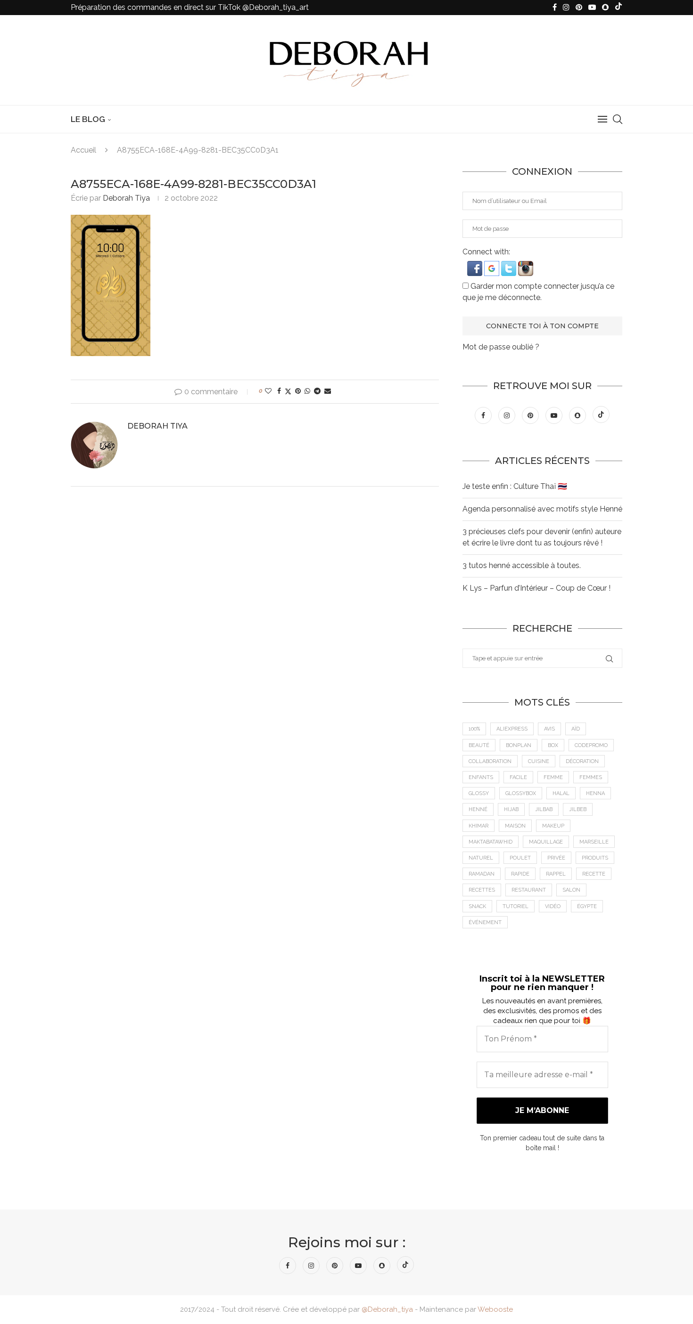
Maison (515, 826)
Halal (561, 793)
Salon (571, 890)
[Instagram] (566, 7)
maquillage (546, 842)
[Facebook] (555, 7)
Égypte (587, 906)
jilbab (544, 809)
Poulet (520, 858)
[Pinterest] (579, 7)
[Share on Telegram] (317, 391)
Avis (549, 729)
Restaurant (529, 890)
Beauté (479, 745)
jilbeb (577, 809)
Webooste (495, 1309)
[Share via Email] (327, 391)
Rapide (520, 874)
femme (553, 777)
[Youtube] (592, 7)
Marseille (594, 842)
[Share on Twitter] (288, 391)
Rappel (556, 874)
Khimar (478, 826)
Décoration (582, 761)
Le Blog (88, 119)
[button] (475, 265)
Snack (477, 906)
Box (553, 745)
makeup (553, 826)
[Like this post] (268, 391)
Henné (478, 809)
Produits (595, 858)
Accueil (83, 150)
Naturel (481, 858)
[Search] (617, 119)
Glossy (479, 793)
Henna (595, 793)
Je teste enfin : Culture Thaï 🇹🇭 (514, 486)
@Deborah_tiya (387, 1309)
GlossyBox (520, 793)
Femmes (590, 777)
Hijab (511, 809)
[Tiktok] (618, 7)
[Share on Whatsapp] (307, 391)
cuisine (538, 761)
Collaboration (490, 761)
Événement (485, 922)
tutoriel (515, 906)
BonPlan (518, 745)
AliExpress (512, 729)
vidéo (553, 906)
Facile (518, 777)
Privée (556, 858)
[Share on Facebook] (279, 391)
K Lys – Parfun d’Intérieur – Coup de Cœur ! (536, 588)
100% (474, 729)
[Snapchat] (605, 7)
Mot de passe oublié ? (500, 346)
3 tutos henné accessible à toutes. (521, 565)
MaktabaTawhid (490, 842)
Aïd (575, 729)
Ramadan (482, 874)
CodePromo (591, 745)
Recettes (482, 890)
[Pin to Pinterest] (298, 391)
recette (593, 874)
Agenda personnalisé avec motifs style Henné (542, 508)
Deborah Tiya (126, 198)
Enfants (481, 777)
